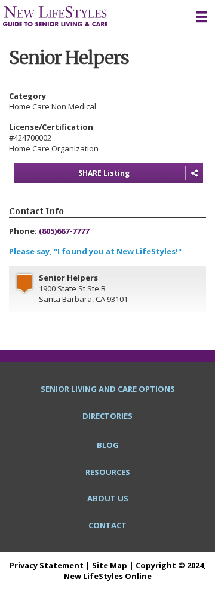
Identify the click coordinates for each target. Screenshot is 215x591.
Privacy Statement (47, 565)
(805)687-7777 (64, 231)
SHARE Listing (104, 173)
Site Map (109, 565)
